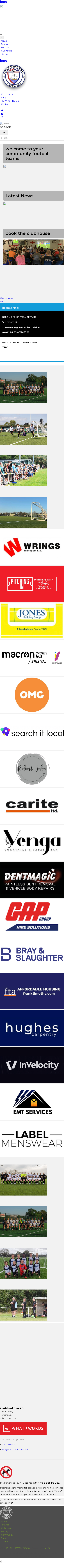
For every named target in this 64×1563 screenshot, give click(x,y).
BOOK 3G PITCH (11, 308)
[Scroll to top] (1, 1561)
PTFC (9, 1548)
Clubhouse (6, 50)
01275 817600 (8, 1444)
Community (7, 94)
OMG (47, 1548)
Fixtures (5, 47)
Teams (4, 44)
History (4, 54)
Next (13, 298)
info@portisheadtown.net (15, 1449)
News (4, 41)
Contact (5, 104)
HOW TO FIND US (10, 101)
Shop (4, 97)
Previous (5, 298)
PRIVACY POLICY (21, 1548)
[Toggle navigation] (1, 34)
